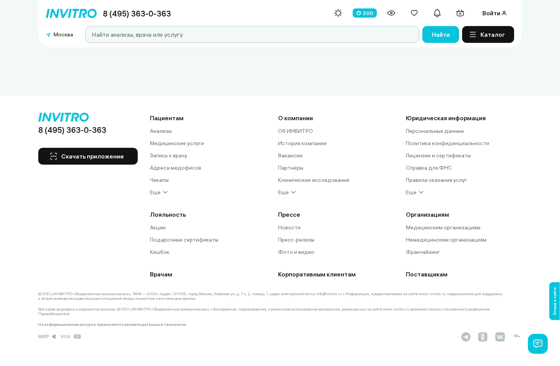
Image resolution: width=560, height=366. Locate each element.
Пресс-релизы (296, 239)
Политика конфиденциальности (447, 143)
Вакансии (290, 155)
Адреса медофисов (175, 167)
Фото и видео (296, 251)
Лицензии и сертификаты (438, 155)
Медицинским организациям (443, 227)
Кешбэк (159, 251)
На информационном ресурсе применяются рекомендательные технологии (112, 324)
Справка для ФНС (429, 167)
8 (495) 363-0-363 (137, 13)
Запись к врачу (168, 155)
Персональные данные (435, 130)
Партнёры (290, 167)
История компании (302, 143)
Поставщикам (427, 274)
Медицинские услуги (177, 143)
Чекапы (159, 179)
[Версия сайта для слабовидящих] (391, 13)
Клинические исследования (313, 179)
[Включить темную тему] (338, 13)
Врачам (161, 274)
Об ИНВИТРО (295, 130)
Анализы (161, 130)
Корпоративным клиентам (317, 274)
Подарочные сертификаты (184, 239)
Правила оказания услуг (436, 179)
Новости (289, 227)
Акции (158, 227)
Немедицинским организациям (446, 239)
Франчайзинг (423, 251)
